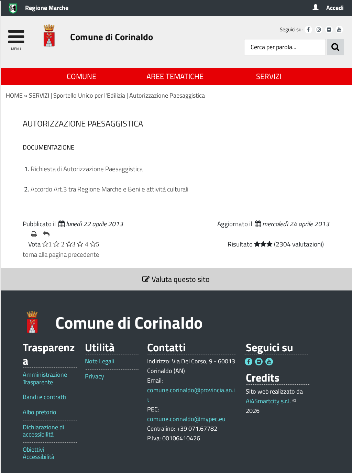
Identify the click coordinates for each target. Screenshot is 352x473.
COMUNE (81, 76)
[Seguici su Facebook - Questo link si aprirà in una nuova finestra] (308, 29)
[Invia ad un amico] (46, 234)
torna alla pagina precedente (61, 254)
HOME (14, 95)
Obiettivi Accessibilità (38, 453)
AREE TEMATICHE (175, 76)
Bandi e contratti (44, 397)
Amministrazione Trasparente (45, 378)
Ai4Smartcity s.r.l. (268, 401)
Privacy (94, 376)
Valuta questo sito (180, 279)
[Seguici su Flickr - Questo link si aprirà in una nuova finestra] (329, 29)
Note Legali (99, 361)
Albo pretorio (39, 412)
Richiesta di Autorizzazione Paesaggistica (87, 169)
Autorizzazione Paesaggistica (167, 95)
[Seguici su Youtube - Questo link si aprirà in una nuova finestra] (339, 29)
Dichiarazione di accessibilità (43, 431)
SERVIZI (268, 76)
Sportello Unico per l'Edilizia (89, 95)
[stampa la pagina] (34, 234)
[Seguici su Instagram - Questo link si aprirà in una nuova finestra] (318, 29)
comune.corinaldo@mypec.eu (186, 419)
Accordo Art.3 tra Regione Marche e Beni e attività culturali (109, 189)
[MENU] (16, 34)
